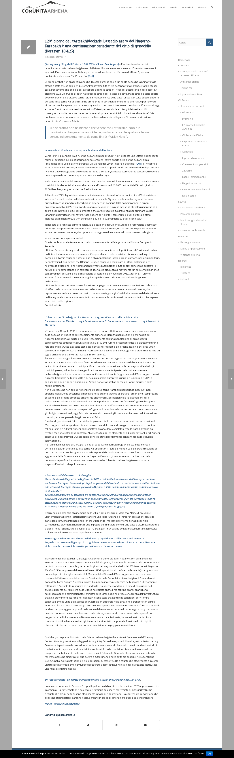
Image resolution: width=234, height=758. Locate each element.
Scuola (182, 201)
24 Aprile (187, 170)
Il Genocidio (186, 151)
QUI (91, 76)
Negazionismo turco (193, 183)
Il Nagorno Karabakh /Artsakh (193, 126)
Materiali (183, 236)
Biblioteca (185, 266)
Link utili (184, 279)
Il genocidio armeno (193, 158)
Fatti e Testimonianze (194, 176)
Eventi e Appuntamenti (192, 248)
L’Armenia (187, 118)
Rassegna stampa (190, 242)
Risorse (182, 260)
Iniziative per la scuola (192, 230)
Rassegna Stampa (55, 57)
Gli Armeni (184, 100)
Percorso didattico (190, 214)
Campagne (186, 87)
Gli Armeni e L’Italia (192, 135)
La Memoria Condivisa (192, 207)
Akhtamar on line (189, 81)
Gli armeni (188, 112)
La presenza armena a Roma (194, 143)
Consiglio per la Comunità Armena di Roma (194, 73)
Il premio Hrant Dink (191, 94)
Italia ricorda (189, 195)
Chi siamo (183, 65)
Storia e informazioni (192, 106)
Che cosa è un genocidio (195, 164)
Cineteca (185, 273)
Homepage (184, 60)
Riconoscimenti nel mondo (196, 189)
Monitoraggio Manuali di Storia (193, 222)
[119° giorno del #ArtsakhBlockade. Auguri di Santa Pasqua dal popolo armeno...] (3, 379)
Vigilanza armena (190, 254)
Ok (209, 754)
